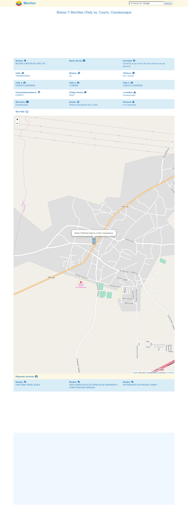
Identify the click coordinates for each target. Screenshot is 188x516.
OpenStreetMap (152, 372)
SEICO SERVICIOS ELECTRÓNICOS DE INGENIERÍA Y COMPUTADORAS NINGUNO (93, 386)
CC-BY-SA (170, 372)
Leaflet (135, 372)
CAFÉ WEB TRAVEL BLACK (28, 384)
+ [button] (17, 119)
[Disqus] (94, 468)
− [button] (17, 123)
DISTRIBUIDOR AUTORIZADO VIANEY (140, 384)
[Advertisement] (94, 37)
